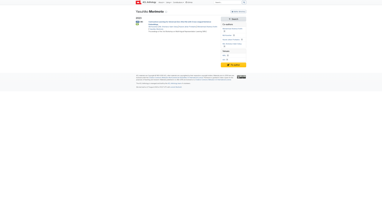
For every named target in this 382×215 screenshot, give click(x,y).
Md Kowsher (153, 27)
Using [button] (168, 2)
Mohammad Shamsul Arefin (207, 27)
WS (224, 60)
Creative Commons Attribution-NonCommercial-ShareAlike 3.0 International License (176, 77)
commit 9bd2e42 (176, 87)
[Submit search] (244, 2)
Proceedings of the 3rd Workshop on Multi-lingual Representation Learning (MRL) (178, 31)
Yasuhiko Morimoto (156, 29)
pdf (138, 21)
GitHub (190, 2)
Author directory (239, 11)
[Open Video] (137, 24)
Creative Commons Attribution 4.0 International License (213, 80)
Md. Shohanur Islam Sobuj (168, 27)
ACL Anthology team (174, 83)
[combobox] (227, 2)
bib (142, 21)
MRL (224, 55)
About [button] (160, 2)
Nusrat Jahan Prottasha (187, 27)
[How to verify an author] (166, 11)
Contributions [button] (178, 2)
